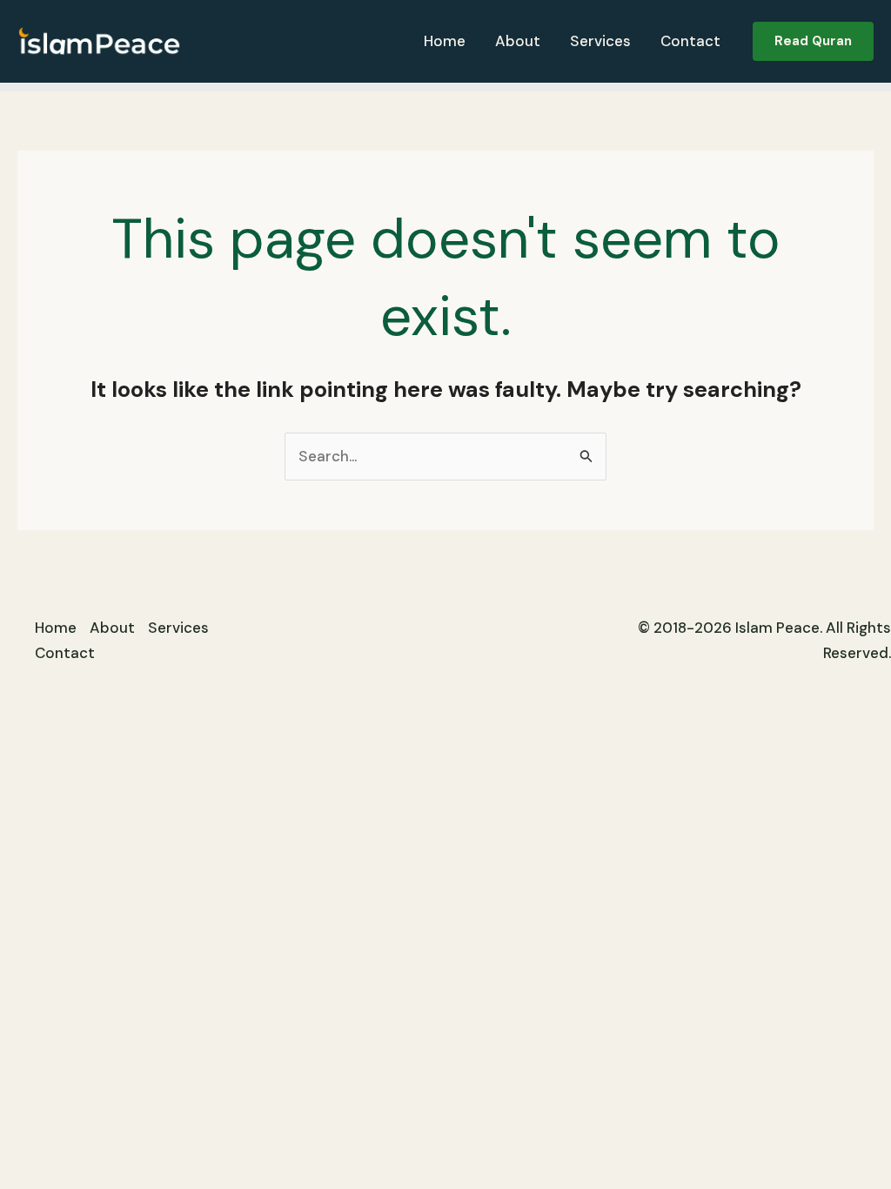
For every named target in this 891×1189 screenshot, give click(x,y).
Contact (690, 40)
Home (445, 40)
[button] (813, 41)
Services (600, 40)
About (517, 40)
